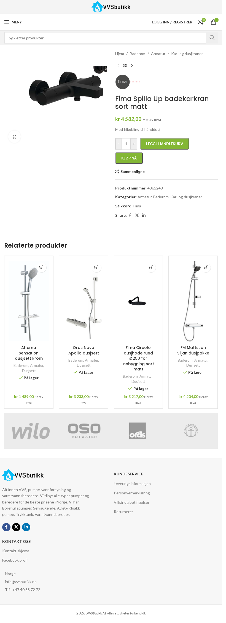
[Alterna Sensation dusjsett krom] (29, 301)
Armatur (36, 365)
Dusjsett (29, 371)
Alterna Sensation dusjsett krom (29, 353)
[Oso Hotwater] (84, 431)
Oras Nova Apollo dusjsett (83, 350)
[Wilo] (31, 431)
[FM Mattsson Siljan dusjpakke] (193, 301)
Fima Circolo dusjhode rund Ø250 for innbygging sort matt (138, 358)
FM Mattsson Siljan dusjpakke (193, 350)
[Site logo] (111, 6)
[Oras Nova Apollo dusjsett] (83, 301)
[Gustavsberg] (191, 431)
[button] (41, 267)
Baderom (21, 365)
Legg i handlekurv (164, 144)
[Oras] (138, 431)
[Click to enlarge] (14, 137)
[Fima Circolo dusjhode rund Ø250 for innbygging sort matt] (138, 301)
